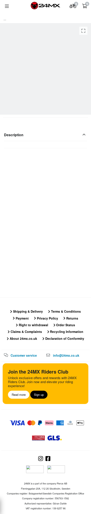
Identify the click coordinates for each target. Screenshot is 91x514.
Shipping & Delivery (27, 311)
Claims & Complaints (26, 331)
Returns (71, 318)
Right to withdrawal (33, 325)
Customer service (24, 355)
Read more (19, 394)
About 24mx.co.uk (23, 338)
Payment (22, 318)
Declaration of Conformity (64, 338)
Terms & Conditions (65, 311)
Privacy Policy (47, 318)
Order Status (65, 325)
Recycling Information (66, 331)
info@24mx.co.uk (66, 355)
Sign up (39, 394)
